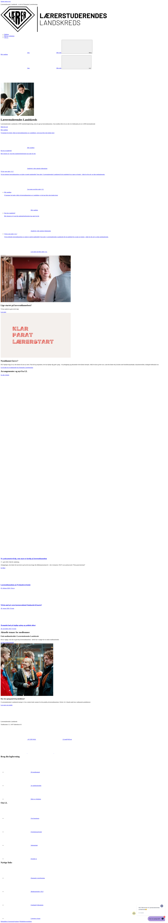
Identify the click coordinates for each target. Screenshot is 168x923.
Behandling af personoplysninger (10, 921)
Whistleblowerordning (25, 921)
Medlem (6, 34)
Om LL (6, 37)
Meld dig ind (4, 127)
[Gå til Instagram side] (67, 753)
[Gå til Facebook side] (14, 753)
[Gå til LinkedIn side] (40, 753)
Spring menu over (6, 1)
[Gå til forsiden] (54, 31)
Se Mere (3, 568)
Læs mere (3, 312)
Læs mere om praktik (6, 705)
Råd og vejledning (9, 36)
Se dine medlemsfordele (7, 642)
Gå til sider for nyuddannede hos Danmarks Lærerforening (17, 367)
